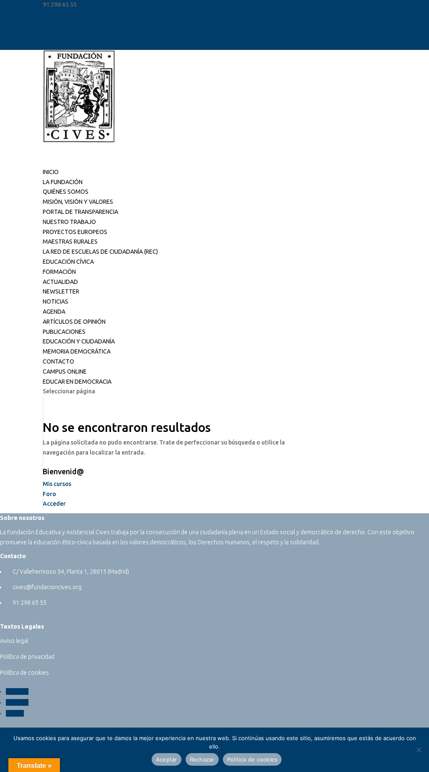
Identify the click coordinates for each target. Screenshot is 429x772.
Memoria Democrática (77, 351)
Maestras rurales (70, 241)
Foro (49, 494)
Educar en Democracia (77, 381)
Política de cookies (24, 672)
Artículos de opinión (74, 321)
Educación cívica (68, 261)
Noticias (55, 301)
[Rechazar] (418, 750)
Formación (59, 271)
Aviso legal (14, 640)
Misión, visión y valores (78, 201)
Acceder (54, 503)
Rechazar (202, 759)
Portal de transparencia (80, 211)
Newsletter (61, 291)
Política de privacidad (27, 656)
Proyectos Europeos (75, 232)
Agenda (54, 311)
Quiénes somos (65, 191)
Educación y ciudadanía (79, 341)
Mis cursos (57, 484)
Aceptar (166, 759)
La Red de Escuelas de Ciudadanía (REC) (100, 251)
